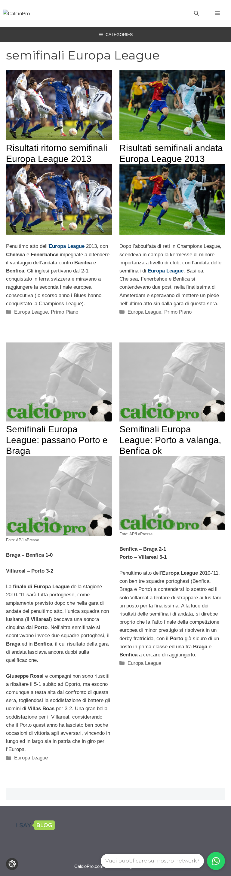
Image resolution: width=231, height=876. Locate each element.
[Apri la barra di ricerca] (196, 13)
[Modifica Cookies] (12, 864)
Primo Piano (64, 312)
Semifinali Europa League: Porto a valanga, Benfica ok (170, 440)
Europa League (31, 312)
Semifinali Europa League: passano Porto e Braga (57, 440)
